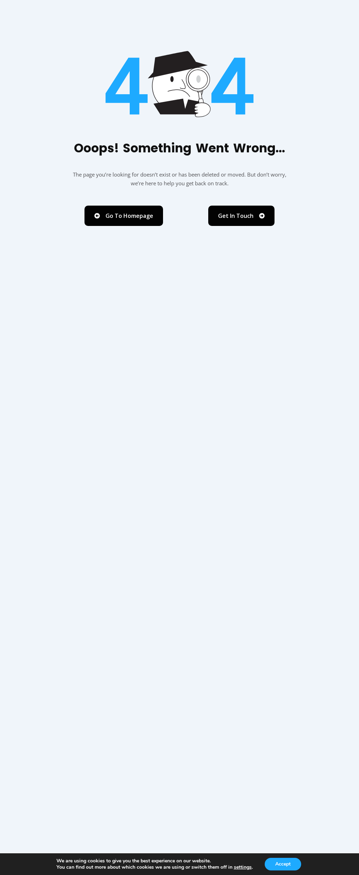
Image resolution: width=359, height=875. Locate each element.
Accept (283, 864)
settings (243, 867)
